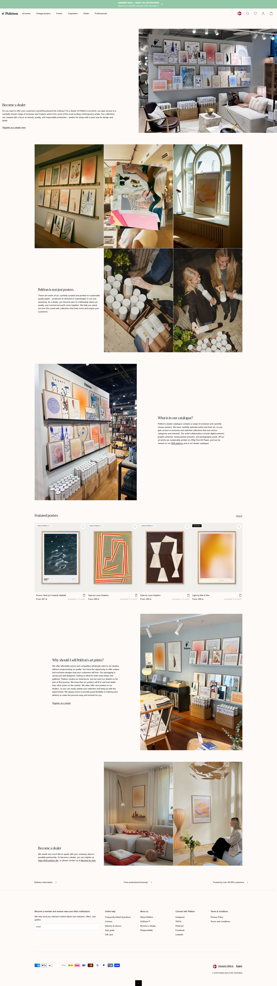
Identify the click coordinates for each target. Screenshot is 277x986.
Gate (150, 595)
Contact (108, 921)
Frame (59, 13)
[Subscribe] (99, 927)
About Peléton (146, 917)
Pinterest (179, 926)
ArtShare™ (145, 921)
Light (200, 595)
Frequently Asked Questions (118, 917)
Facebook (180, 930)
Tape (98, 595)
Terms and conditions (220, 921)
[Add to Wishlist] (83, 527)
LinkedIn (179, 934)
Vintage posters (43, 13)
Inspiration (73, 13)
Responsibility (146, 930)
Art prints (26, 13)
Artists (86, 13)
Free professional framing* (136, 882)
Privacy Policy (217, 917)
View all (239, 516)
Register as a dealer (61, 703)
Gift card (109, 934)
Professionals (101, 13)
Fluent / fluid (51, 595)
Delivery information (43, 882)
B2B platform (177, 443)
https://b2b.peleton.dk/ (48, 860)
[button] (247, 13)
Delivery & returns (113, 926)
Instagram (180, 917)
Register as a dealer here (14, 127)
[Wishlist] (255, 13)
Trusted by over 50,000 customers (228, 882)
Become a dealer (148, 926)
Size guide (110, 930)
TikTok (178, 921)
